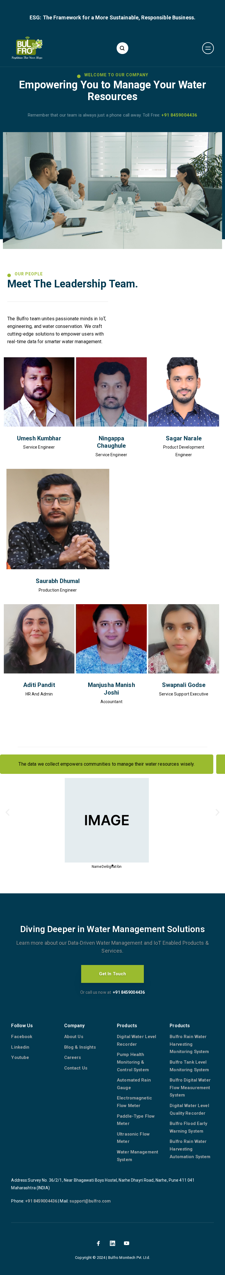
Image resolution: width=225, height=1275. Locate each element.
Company (74, 1025)
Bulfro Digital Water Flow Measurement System (190, 1087)
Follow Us (22, 1025)
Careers (72, 1057)
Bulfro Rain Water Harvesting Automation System (190, 1149)
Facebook (21, 1036)
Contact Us (75, 1068)
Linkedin (20, 1047)
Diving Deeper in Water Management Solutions (112, 929)
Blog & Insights (80, 1047)
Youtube (20, 1057)
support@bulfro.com (90, 1201)
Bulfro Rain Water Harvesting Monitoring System (189, 1044)
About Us (73, 1036)
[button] (107, 865)
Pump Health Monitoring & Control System (133, 1062)
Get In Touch (112, 973)
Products (127, 1025)
